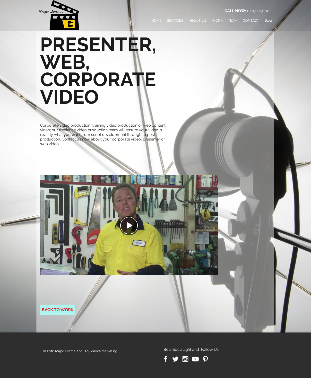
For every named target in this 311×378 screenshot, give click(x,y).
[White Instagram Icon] (185, 359)
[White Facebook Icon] (165, 359)
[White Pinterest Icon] (205, 359)
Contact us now (76, 139)
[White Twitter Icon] (175, 359)
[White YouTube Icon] (195, 359)
